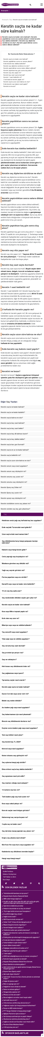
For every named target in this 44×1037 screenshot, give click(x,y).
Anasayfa (4, 11)
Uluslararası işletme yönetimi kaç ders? (16, 1019)
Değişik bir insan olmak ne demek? (14, 986)
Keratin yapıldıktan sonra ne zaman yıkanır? (18, 61)
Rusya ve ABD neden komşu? (13, 1008)
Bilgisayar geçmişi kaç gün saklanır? (15, 951)
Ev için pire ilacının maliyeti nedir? (14, 940)
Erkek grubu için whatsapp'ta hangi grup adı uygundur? (21, 937)
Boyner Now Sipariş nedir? (12, 971)
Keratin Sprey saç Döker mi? (11, 487)
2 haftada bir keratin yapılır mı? (13, 80)
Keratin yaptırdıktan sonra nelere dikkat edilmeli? (19, 68)
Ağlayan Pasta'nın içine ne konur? (14, 1014)
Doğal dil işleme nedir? (11, 981)
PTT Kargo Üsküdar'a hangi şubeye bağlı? (17, 1011)
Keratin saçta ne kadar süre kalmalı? (25, 19)
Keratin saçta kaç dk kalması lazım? (14, 434)
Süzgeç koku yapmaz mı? (11, 992)
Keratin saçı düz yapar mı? (12, 73)
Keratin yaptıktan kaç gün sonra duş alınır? (17, 70)
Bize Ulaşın (6, 879)
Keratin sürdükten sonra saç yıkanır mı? (16, 504)
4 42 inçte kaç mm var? (11, 1027)
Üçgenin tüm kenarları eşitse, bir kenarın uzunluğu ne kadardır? (21, 933)
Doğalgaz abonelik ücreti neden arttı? (16, 948)
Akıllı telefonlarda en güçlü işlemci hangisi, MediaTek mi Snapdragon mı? (22, 968)
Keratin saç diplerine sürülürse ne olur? (16, 66)
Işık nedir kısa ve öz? (10, 1000)
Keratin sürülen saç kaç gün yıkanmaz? (15, 509)
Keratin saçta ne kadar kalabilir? (13, 412)
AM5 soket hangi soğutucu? (12, 899)
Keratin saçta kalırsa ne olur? (12, 418)
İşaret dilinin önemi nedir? (12, 945)
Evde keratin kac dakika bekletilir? (14, 64)
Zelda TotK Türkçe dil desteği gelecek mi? (17, 922)
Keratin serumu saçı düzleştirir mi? (14, 482)
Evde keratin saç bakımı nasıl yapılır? (15, 84)
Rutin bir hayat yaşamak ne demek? (15, 959)
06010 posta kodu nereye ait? (13, 919)
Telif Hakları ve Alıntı (9, 877)
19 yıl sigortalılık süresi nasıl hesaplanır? (17, 911)
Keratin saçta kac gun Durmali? (12, 445)
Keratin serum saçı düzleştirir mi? (13, 471)
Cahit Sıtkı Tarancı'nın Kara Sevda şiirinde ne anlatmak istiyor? (21, 977)
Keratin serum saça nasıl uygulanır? (14, 466)
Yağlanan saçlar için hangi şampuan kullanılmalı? (19, 1005)
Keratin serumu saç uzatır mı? (12, 477)
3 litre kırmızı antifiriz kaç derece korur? (16, 1003)
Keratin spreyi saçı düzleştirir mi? (13, 498)
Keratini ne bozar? (9, 86)
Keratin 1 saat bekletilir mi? (12, 77)
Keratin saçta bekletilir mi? (11, 455)
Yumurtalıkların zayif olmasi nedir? (15, 942)
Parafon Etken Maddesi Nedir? (13, 1024)
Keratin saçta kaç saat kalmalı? (13, 423)
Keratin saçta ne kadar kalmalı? (12, 407)
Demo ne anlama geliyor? (11, 989)
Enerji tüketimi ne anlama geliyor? (14, 964)
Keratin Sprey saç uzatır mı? (11, 493)
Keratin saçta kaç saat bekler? (12, 428)
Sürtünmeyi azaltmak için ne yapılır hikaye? (17, 1016)
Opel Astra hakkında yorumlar (13, 906)
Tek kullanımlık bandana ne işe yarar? (15, 893)
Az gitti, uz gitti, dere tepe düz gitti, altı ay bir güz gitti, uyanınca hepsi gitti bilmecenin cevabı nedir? (21, 902)
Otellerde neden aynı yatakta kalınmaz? (16, 930)
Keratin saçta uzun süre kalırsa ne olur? (16, 82)
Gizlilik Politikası (8, 871)
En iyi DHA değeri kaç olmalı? (12, 914)
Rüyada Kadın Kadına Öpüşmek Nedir (15, 896)
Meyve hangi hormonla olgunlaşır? (14, 925)
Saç (10, 19)
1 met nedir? (7, 953)
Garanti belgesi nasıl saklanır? (13, 927)
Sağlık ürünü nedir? (9, 916)
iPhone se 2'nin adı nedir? (11, 995)
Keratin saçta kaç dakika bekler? (13, 439)
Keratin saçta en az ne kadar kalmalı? (15, 450)
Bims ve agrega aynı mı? (11, 984)
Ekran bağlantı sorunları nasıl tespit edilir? (17, 997)
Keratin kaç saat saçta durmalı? (14, 75)
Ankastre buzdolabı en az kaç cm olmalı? (17, 908)
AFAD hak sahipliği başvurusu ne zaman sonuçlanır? (20, 956)
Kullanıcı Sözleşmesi (9, 874)
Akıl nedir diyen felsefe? (11, 974)
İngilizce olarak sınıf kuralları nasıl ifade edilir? (19, 1022)
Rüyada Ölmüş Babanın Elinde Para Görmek (17, 961)
